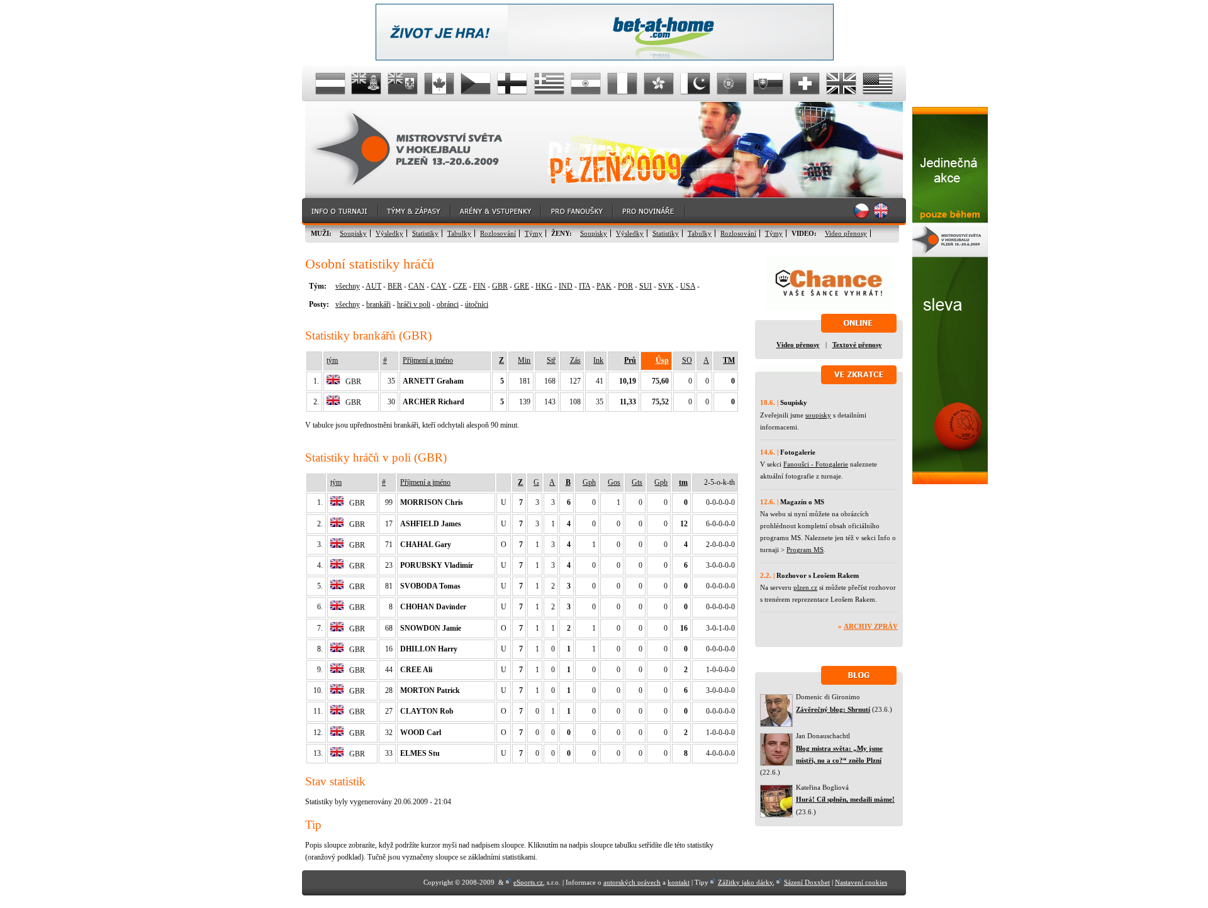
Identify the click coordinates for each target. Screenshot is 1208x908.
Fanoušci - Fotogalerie (815, 464)
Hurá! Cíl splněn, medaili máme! (845, 799)
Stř (551, 360)
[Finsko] (513, 83)
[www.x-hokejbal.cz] (950, 481)
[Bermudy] (403, 83)
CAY (439, 286)
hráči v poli (413, 304)
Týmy (533, 233)
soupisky (818, 415)
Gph (589, 482)
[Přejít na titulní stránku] (418, 150)
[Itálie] (622, 83)
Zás (575, 360)
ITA (584, 286)
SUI (645, 286)
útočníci (476, 304)
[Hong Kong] (659, 83)
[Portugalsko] (732, 83)
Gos (614, 482)
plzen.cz (805, 587)
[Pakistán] (695, 83)
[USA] (878, 83)
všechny (347, 286)
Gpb (661, 482)
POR (625, 286)
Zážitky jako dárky (745, 882)
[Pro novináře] (649, 211)
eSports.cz (528, 882)
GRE (521, 286)
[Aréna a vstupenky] (496, 211)
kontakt (679, 882)
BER (395, 286)
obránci (448, 304)
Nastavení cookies (861, 882)
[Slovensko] (768, 83)
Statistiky (425, 233)
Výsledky (389, 233)
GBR (500, 286)
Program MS (805, 549)
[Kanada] (440, 83)
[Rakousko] (330, 83)
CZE (460, 286)
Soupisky (353, 233)
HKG (543, 286)
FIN (479, 286)
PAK (604, 286)
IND (566, 286)
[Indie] (586, 83)
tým (332, 360)
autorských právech (632, 882)
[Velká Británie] (841, 83)
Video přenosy (846, 233)
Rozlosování (498, 233)
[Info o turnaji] (340, 211)
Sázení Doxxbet (807, 882)
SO (687, 360)
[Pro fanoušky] (577, 211)
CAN (416, 286)
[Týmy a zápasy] (415, 211)
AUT (373, 286)
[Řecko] (549, 83)
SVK (666, 286)
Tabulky (459, 233)
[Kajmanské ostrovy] (367, 83)
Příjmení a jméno (428, 360)
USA (687, 286)
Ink (598, 360)
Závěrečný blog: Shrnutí (833, 709)
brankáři (378, 304)
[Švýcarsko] (805, 83)
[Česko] (476, 83)
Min (524, 360)
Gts (637, 482)
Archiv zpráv (871, 626)
